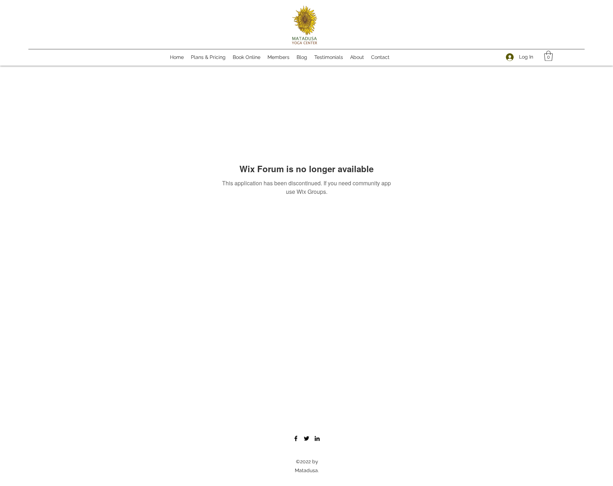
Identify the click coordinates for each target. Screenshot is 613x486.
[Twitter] (306, 438)
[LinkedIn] (317, 438)
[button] (548, 56)
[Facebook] (295, 438)
